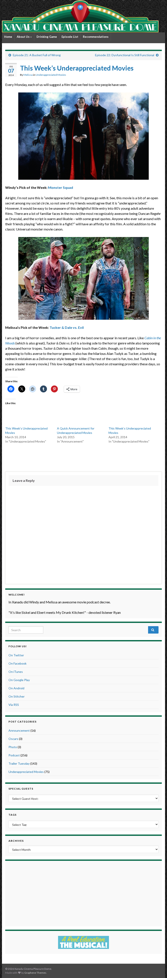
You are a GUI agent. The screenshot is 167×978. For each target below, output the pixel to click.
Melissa (28, 74)
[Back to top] (157, 968)
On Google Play (19, 680)
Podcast (14, 755)
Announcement (19, 730)
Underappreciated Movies (51, 74)
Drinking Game (47, 36)
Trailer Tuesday (19, 763)
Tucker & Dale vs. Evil (67, 327)
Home (8, 36)
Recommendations (96, 36)
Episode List (70, 36)
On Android (16, 688)
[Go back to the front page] (80, 16)
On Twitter (16, 655)
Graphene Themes (35, 972)
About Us (23, 36)
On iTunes (15, 671)
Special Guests (20, 788)
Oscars (13, 739)
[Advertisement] (83, 456)
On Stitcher (16, 696)
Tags (12, 814)
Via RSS (13, 704)
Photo (12, 747)
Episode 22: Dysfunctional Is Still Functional (124, 55)
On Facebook (17, 663)
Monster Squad (60, 187)
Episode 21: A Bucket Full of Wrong (37, 55)
